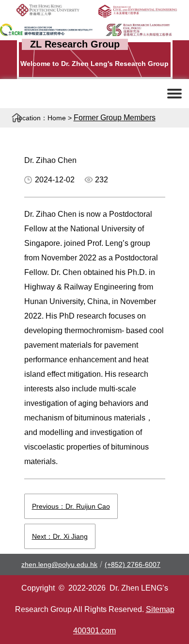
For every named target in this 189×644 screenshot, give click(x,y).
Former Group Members (115, 117)
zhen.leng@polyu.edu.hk (59, 564)
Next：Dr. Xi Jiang (60, 536)
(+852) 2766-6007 (132, 564)
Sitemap (160, 609)
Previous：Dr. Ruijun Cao (71, 506)
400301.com (94, 631)
